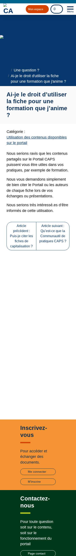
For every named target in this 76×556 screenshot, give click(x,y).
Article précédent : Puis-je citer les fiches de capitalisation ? (21, 236)
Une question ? (26, 70)
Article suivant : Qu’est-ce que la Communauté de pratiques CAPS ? (52, 233)
